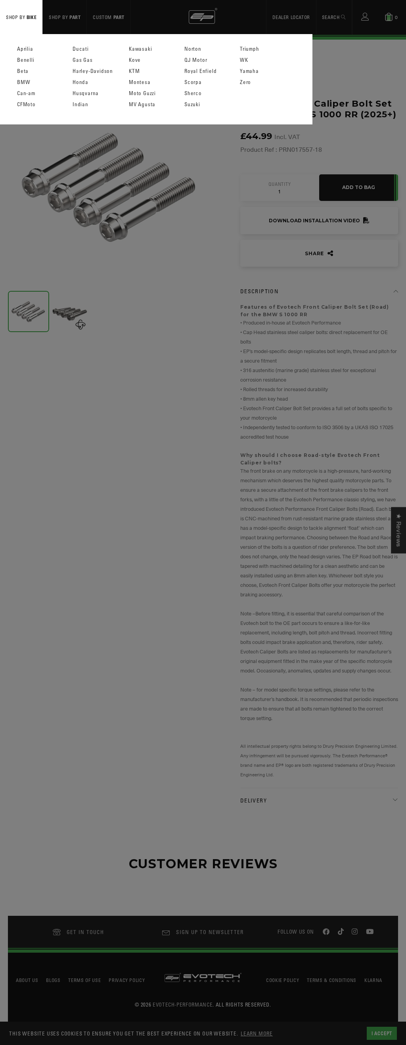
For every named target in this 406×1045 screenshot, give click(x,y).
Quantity (279, 184)
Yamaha (249, 71)
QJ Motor (195, 60)
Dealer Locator (291, 17)
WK (244, 60)
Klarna (373, 980)
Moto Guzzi (142, 93)
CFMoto (26, 104)
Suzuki (192, 104)
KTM (134, 71)
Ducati (81, 49)
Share (315, 253)
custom (108, 17)
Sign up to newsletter (209, 931)
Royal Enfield (200, 71)
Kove (135, 60)
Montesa (140, 82)
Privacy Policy (127, 980)
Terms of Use (84, 980)
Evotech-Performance (183, 1004)
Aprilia (25, 49)
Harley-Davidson (93, 71)
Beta (23, 71)
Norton (192, 49)
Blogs (53, 980)
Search (331, 17)
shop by (21, 17)
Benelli (25, 60)
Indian (80, 104)
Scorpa (193, 82)
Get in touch (85, 931)
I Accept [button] (382, 1033)
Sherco (193, 93)
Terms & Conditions (331, 980)
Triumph (249, 49)
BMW (23, 82)
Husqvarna (86, 93)
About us (27, 980)
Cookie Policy (282, 980)
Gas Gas (83, 60)
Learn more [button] (257, 1033)
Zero (245, 82)
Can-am (26, 93)
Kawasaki (140, 49)
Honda (80, 82)
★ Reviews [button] (398, 530)
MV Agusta (142, 104)
